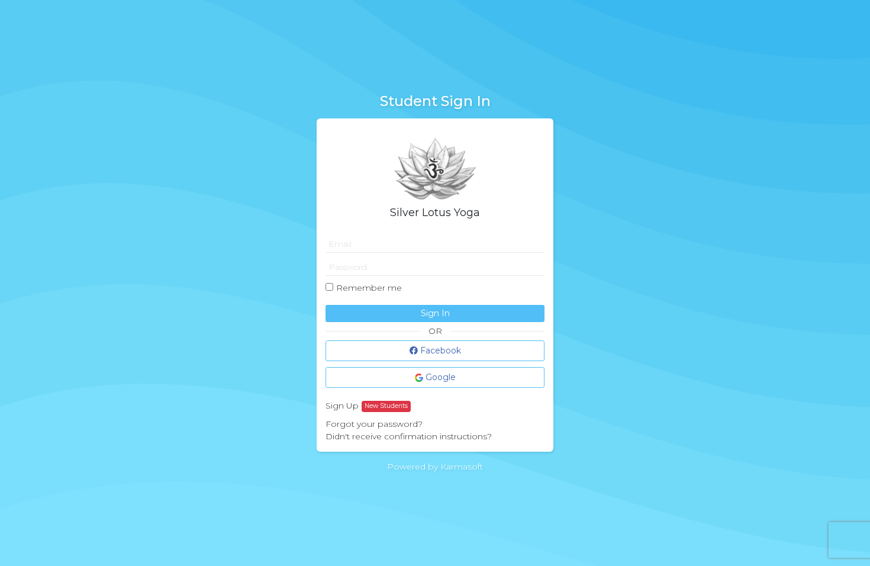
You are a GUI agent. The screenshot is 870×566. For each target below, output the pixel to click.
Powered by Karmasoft (435, 466)
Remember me (369, 287)
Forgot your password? (374, 424)
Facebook (439, 350)
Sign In (435, 313)
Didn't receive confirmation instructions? (409, 436)
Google (439, 377)
